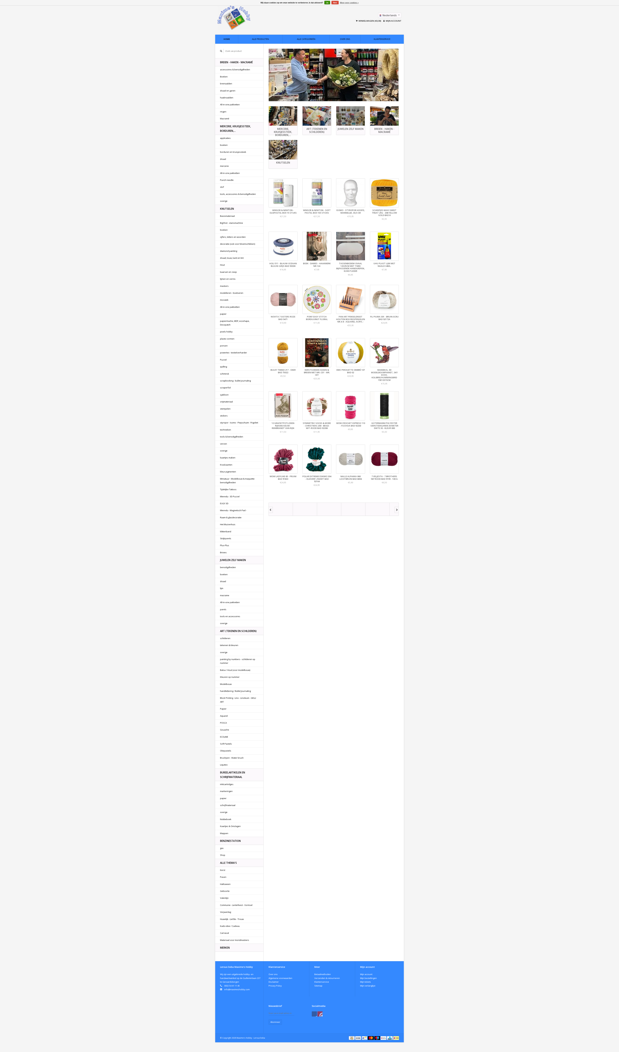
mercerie (224, 166)
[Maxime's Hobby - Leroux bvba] (256, 18)
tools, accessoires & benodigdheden (238, 194)
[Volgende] (397, 510)
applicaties (225, 138)
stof (222, 186)
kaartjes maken (227, 457)
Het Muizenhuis (227, 524)
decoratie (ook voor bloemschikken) (237, 243)
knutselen (227, 208)
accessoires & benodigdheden (235, 69)
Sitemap (318, 985)
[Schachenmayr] (377, 509)
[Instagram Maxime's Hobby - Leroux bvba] (320, 1014)
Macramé (224, 118)
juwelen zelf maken (233, 560)
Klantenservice (382, 39)
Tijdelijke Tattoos (228, 489)
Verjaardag (225, 912)
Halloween (225, 884)
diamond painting (228, 251)
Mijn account (393, 20)
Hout (222, 264)
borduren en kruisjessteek (233, 151)
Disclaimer (274, 981)
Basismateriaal (227, 216)
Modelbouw (226, 684)
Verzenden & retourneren (327, 978)
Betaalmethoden (322, 974)
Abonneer (275, 1022)
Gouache (224, 729)
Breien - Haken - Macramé (236, 62)
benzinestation (230, 841)
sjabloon (224, 394)
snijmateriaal (226, 401)
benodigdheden (228, 567)
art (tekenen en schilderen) (238, 631)
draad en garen (227, 90)
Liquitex (224, 764)
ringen (223, 111)
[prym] (329, 509)
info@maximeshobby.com (237, 989)
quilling (223, 366)
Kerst (222, 870)
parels (223, 609)
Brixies (223, 552)
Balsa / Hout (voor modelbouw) (235, 670)
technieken (225, 429)
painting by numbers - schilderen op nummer (237, 661)
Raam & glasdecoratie (230, 517)
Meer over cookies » (349, 3)
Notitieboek (225, 819)
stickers (224, 415)
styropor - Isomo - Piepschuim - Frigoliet (239, 422)
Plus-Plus (224, 545)
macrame (224, 595)
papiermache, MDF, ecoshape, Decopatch (235, 323)
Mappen (224, 833)
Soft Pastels (226, 743)
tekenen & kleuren (229, 645)
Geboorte (225, 891)
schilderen (225, 638)
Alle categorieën (306, 39)
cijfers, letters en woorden (233, 236)
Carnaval (224, 933)
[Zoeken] (221, 51)
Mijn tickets (365, 981)
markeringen (226, 791)
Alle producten (260, 39)
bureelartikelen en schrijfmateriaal (232, 775)
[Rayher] (353, 509)
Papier (223, 708)
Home (227, 39)
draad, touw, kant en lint (232, 257)
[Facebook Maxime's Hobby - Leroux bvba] (314, 1014)
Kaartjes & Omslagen (230, 826)
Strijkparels (225, 538)
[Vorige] (271, 510)
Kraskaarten (226, 464)
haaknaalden (226, 97)
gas (222, 848)
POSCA (223, 722)
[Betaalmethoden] (352, 1037)
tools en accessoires (230, 616)
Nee (335, 3)
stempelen (225, 408)
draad (223, 159)
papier (223, 313)
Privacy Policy (275, 985)
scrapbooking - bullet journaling (235, 380)
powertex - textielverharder (233, 352)
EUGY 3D (224, 503)
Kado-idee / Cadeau (230, 926)
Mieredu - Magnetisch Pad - (233, 510)
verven (223, 443)
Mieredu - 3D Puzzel (230, 496)
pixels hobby (226, 331)
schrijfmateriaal (227, 805)
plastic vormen (227, 338)
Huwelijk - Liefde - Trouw (232, 919)
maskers (224, 286)
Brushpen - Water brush (232, 757)
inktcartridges (226, 784)
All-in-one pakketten (230, 104)
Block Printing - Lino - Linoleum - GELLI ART (238, 699)
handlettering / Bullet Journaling (235, 691)
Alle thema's (228, 863)
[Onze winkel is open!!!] (334, 75)
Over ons (345, 39)
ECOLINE (224, 736)
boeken (224, 145)
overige (223, 201)
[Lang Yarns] (305, 509)
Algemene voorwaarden (280, 978)
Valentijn (224, 898)
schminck (224, 373)
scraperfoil (225, 387)
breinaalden (226, 83)
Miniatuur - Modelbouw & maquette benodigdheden (237, 480)
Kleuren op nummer (230, 677)
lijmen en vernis (228, 278)
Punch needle (227, 180)
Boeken (224, 76)
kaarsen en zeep (228, 272)
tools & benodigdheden (231, 436)
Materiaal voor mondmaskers (234, 940)
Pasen (223, 877)
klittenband (225, 531)
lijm (221, 588)
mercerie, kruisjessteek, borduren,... (235, 129)
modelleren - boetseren (231, 292)
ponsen (224, 345)
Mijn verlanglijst (367, 985)
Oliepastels (225, 750)
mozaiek (224, 299)
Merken (225, 947)
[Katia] (281, 509)
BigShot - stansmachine (231, 222)
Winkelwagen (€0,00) (370, 20)
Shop (222, 855)
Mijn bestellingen (368, 978)
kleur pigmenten (228, 471)
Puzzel (223, 359)
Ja (327, 3)
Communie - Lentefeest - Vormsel (236, 905)
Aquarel (224, 715)
